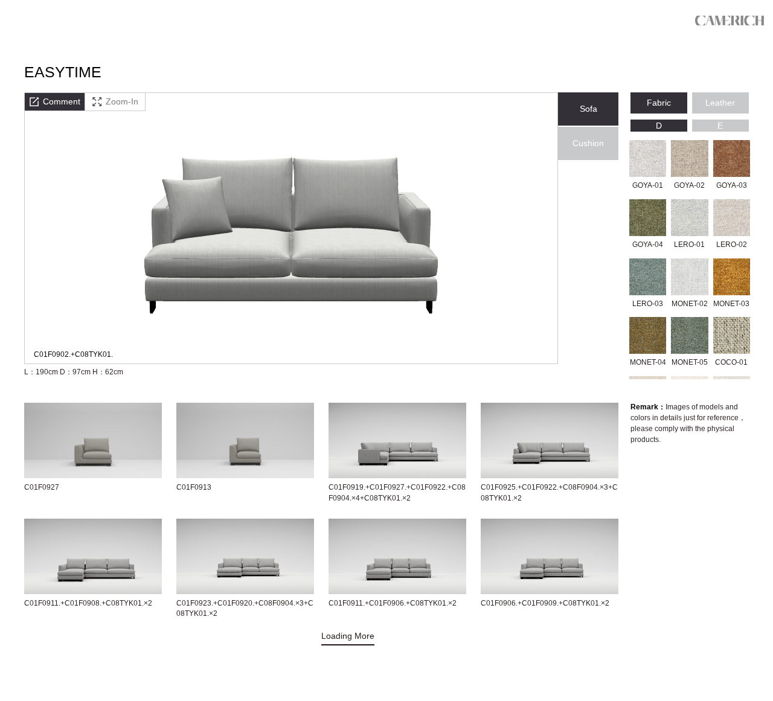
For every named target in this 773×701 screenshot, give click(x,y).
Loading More (347, 636)
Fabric (659, 102)
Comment (61, 101)
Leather (720, 102)
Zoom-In (122, 101)
